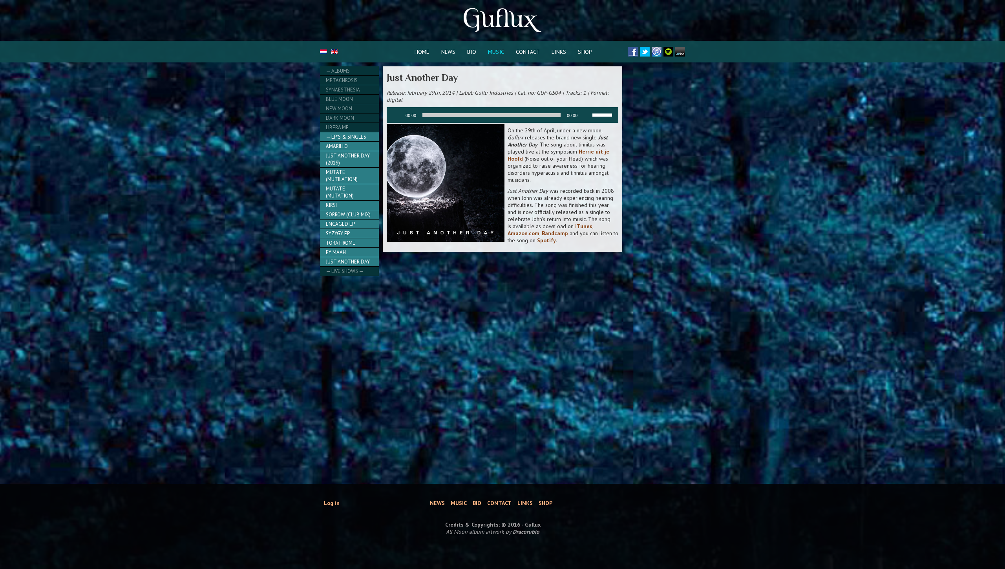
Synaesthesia (343, 89)
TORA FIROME (340, 243)
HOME (422, 51)
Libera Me (337, 127)
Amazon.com (523, 233)
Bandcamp (555, 233)
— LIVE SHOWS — (345, 271)
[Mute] (586, 115)
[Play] (397, 115)
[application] (502, 115)
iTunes (583, 226)
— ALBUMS (338, 71)
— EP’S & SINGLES (346, 137)
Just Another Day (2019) (348, 159)
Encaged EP (340, 224)
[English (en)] (334, 52)
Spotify (546, 240)
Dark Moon (340, 118)
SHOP (585, 51)
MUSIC (496, 51)
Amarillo (337, 146)
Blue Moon (339, 99)
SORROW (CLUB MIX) (348, 214)
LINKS (559, 51)
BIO (471, 51)
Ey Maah (336, 252)
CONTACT (528, 51)
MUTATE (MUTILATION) (342, 176)
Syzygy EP (338, 233)
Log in (332, 503)
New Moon (339, 108)
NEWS (448, 51)
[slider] (603, 114)
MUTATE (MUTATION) (340, 192)
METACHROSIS (342, 80)
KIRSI (331, 205)
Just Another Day (348, 261)
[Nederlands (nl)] (323, 52)
